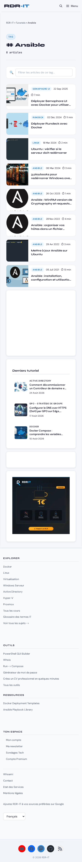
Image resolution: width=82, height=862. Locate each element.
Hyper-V (8, 598)
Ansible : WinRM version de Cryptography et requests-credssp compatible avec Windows (51, 202)
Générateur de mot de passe (20, 672)
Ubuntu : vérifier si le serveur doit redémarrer (49, 151)
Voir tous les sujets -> (16, 623)
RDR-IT (16, 6)
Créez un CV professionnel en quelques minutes (31, 678)
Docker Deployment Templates (21, 703)
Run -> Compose (13, 666)
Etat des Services (13, 787)
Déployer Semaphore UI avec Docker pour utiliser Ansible (50, 103)
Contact (8, 780)
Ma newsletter (14, 746)
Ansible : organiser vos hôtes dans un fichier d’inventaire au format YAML (48, 227)
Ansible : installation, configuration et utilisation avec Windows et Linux (51, 278)
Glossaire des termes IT (17, 616)
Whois (7, 660)
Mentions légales (13, 793)
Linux (36, 142)
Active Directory (12, 591)
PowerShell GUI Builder (16, 653)
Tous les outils (11, 685)
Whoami (8, 774)
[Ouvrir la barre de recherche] (61, 6)
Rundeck (38, 117)
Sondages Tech (15, 752)
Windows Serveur (13, 585)
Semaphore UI (41, 88)
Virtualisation (11, 579)
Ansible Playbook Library (18, 709)
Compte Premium (16, 759)
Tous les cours (11, 610)
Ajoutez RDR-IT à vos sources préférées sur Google (33, 804)
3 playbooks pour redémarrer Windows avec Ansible (51, 176)
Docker (7, 566)
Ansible (37, 168)
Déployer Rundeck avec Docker (49, 125)
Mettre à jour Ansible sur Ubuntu (49, 252)
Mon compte (13, 740)
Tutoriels (20, 22)
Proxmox (8, 604)
